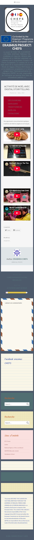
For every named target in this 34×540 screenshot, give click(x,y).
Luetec (6, 444)
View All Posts (17, 262)
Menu (18, 2)
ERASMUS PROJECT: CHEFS (17, 46)
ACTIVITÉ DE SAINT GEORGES (17, 286)
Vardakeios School (10, 454)
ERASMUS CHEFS (20, 259)
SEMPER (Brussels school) (11, 451)
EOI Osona (7, 441)
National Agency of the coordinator (14, 447)
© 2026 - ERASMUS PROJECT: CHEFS (17, 536)
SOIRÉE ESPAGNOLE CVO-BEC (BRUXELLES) (17, 277)
